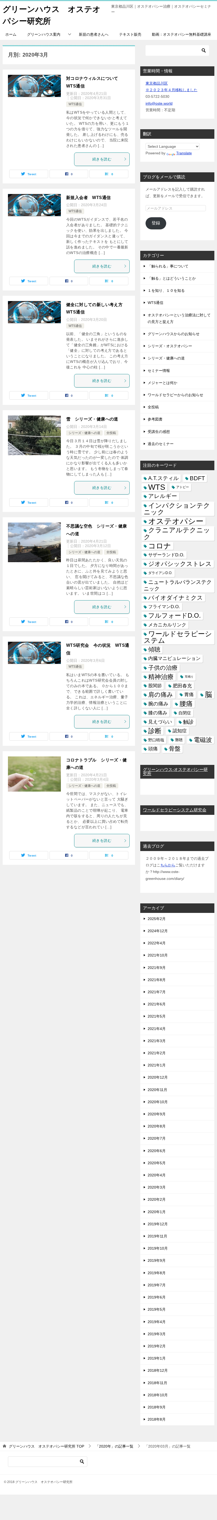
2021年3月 (157, 1041)
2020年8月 (157, 1126)
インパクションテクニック (177, 509)
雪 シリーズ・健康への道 (92, 419)
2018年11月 (157, 1383)
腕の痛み (158, 703)
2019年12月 (158, 1224)
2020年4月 (157, 1175)
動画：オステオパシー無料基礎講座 (181, 34)
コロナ (159, 546)
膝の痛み (157, 712)
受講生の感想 (159, 431)
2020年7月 (157, 1138)
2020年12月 (158, 1077)
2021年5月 (157, 1016)
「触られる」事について (168, 266)
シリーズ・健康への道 (84, 433)
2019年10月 (158, 1248)
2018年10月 (158, 1395)
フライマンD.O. (164, 606)
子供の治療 (163, 667)
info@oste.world (159, 103)
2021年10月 (158, 955)
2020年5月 (157, 1163)
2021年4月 (157, 1029)
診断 (154, 730)
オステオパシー (176, 521)
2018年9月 (157, 1407)
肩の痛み (160, 694)
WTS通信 (75, 104)
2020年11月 (157, 1090)
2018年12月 (158, 1370)
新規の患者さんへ (93, 34)
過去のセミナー (161, 444)
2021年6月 (157, 1004)
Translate (184, 153)
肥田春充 (182, 686)
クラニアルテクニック (177, 533)
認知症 (180, 730)
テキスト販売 (130, 34)
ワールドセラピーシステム (178, 637)
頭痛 (153, 748)
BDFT (197, 478)
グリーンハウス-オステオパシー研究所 (175, 771)
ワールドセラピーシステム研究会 (174, 810)
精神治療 (161, 676)
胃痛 (189, 694)
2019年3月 (157, 1334)
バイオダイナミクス (175, 597)
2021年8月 (157, 980)
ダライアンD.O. (160, 573)
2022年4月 (157, 943)
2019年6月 (157, 1297)
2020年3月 (157, 1187)
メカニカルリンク (167, 624)
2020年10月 (158, 1102)
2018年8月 (157, 1419)
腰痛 (186, 703)
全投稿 (111, 433)
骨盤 (174, 749)
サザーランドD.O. (166, 554)
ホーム (10, 34)
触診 (188, 722)
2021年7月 (157, 992)
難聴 (179, 740)
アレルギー (162, 496)
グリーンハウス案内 (43, 34)
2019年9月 (157, 1260)
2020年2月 (157, 1199)
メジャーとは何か (162, 383)
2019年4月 (157, 1322)
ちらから (167, 865)
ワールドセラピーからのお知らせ (175, 395)
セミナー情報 (159, 370)
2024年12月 (158, 931)
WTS (156, 487)
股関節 (155, 685)
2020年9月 (157, 1114)
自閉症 (184, 713)
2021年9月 (157, 967)
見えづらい (160, 721)
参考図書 (155, 419)
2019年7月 (157, 1285)
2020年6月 (157, 1151)
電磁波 (203, 739)
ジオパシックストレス (180, 563)
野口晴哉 (156, 740)
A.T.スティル (163, 478)
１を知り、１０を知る (166, 290)
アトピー (182, 487)
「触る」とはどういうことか (172, 278)
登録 (156, 223)
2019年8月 (157, 1273)
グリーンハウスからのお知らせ (174, 334)
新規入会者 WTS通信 (88, 197)
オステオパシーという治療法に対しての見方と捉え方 (179, 318)
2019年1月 (157, 1358)
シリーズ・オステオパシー (170, 346)
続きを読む (101, 159)
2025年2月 (157, 919)
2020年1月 (157, 1212)
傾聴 (154, 649)
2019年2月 (157, 1346)
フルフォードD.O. (174, 615)
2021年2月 (157, 1053)
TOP (46, 1446)
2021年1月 (157, 1065)
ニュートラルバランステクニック (178, 585)
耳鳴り (189, 676)
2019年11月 (157, 1236)
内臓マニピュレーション (174, 658)
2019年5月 (157, 1309)
